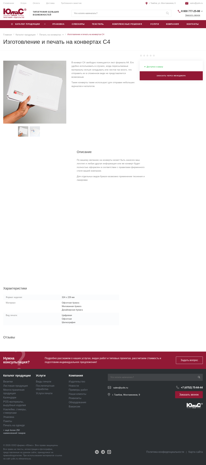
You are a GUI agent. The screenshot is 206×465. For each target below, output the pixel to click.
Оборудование (77, 402)
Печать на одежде (14, 425)
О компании (8, 3)
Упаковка (8, 417)
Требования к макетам (71, 3)
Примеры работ (78, 389)
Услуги (23, 3)
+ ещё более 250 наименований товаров (14, 431)
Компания (76, 375)
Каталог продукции (17, 375)
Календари (9, 397)
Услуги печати (44, 393)
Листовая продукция (15, 385)
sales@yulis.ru (196, 3)
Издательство (77, 381)
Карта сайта (195, 452)
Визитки (8, 381)
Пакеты (7, 421)
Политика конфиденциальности (165, 452)
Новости (74, 385)
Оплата (36, 3)
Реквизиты (75, 398)
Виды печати (43, 381)
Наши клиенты (77, 394)
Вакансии (74, 406)
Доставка (50, 3)
